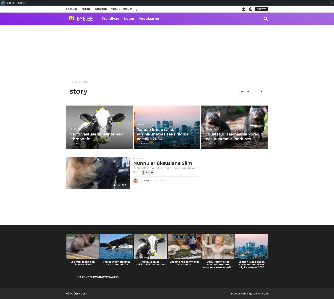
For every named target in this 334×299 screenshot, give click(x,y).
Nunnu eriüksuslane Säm (162, 163)
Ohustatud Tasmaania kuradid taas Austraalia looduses (233, 136)
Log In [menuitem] (10, 2)
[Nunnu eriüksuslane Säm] (98, 173)
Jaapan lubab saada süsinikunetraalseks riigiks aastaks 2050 (162, 134)
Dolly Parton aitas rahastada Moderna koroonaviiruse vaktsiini (218, 264)
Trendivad (111, 19)
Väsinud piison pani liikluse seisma (83, 263)
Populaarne (149, 19)
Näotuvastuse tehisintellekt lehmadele (96, 136)
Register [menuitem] (21, 2)
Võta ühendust (122, 9)
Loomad (71, 9)
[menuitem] (3, 3)
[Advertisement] (167, 50)
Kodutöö (100, 9)
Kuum (129, 19)
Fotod (85, 9)
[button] (136, 9)
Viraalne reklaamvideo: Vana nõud (184, 263)
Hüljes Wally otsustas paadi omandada (116, 263)
